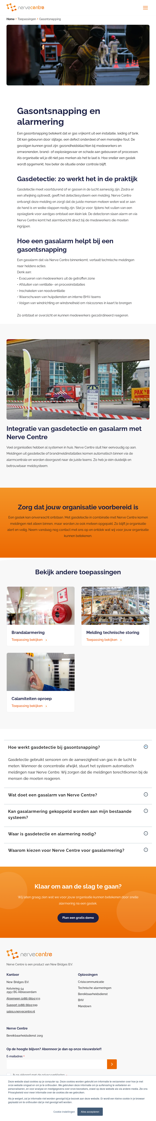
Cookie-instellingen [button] (64, 1111)
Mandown (84, 1006)
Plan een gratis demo (78, 918)
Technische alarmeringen (94, 988)
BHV (81, 1000)
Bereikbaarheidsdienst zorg (24, 1035)
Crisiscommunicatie (91, 981)
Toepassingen (27, 19)
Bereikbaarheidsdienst (93, 994)
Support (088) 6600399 (21, 1005)
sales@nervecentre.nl (20, 1011)
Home (10, 19)
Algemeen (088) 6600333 (23, 998)
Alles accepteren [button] (90, 1111)
